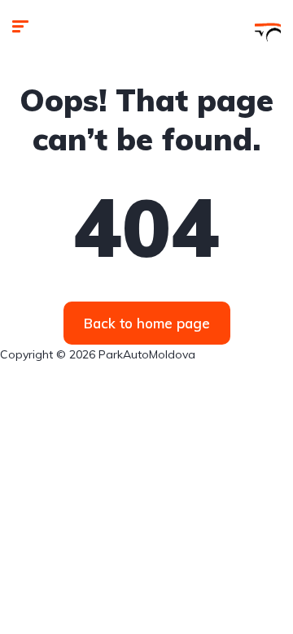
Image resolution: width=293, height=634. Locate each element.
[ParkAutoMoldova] (268, 28)
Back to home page (147, 323)
